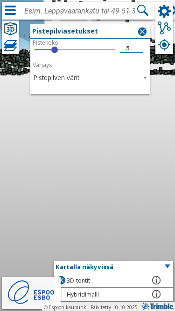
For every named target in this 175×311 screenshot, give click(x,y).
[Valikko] (10, 10)
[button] (113, 267)
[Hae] (142, 10)
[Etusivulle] (31, 302)
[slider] (75, 50)
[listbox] (90, 77)
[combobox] (80, 11)
